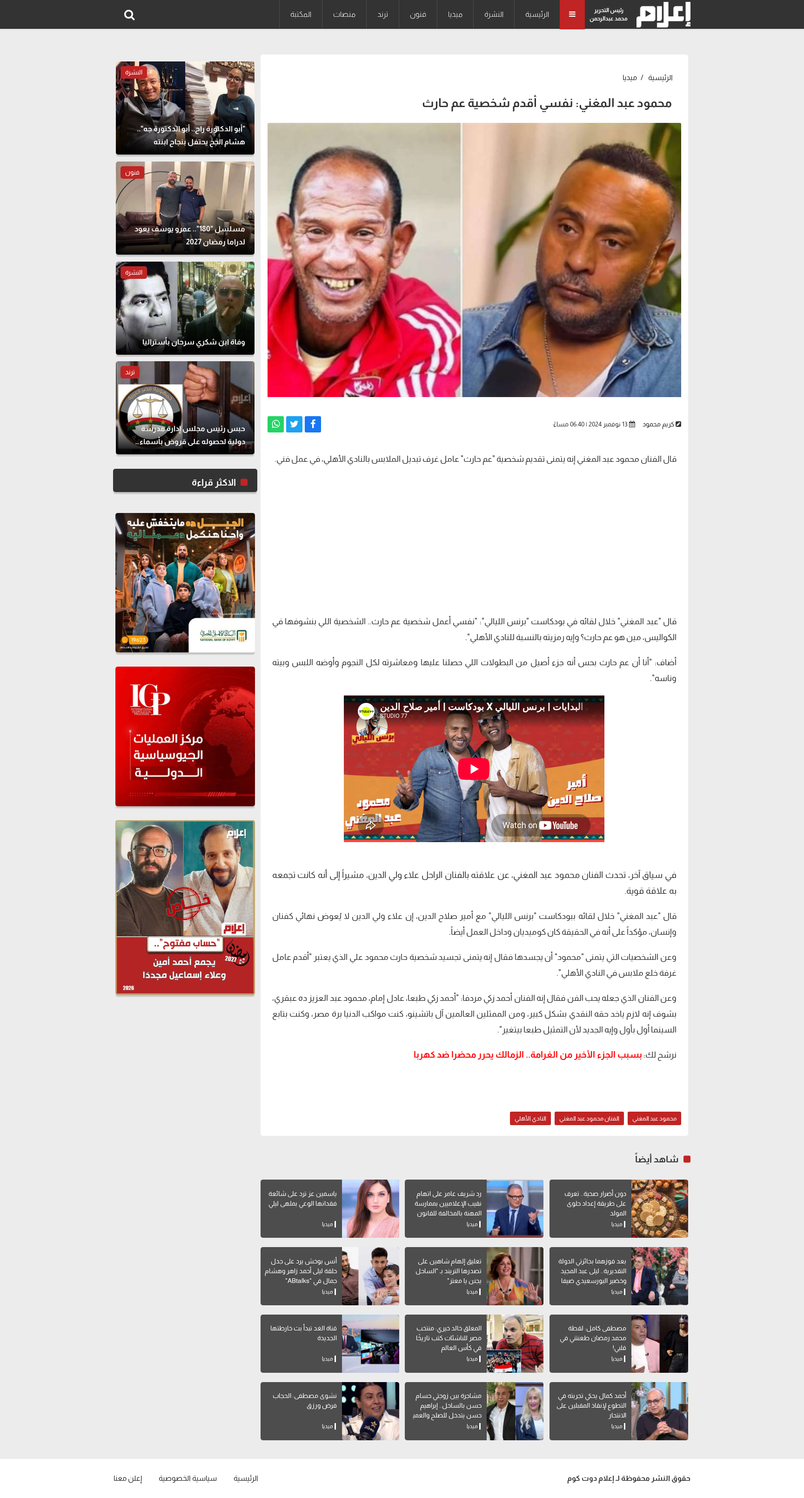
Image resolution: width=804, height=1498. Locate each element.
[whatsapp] (276, 424)
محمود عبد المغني (654, 1118)
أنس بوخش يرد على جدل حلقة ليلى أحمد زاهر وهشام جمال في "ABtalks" (301, 1270)
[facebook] (313, 424)
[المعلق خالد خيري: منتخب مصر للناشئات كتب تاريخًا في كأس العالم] (515, 1344)
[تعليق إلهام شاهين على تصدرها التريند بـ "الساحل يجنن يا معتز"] (515, 1276)
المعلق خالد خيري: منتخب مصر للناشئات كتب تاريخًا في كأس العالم (449, 1337)
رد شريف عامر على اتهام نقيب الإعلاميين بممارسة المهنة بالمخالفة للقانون (448, 1203)
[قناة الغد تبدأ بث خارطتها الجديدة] (370, 1344)
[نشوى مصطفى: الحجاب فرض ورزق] (370, 1411)
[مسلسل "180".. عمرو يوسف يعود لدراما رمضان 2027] (185, 208)
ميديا (455, 14)
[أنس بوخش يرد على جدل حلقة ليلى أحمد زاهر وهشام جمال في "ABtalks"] (370, 1276)
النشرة (493, 14)
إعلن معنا (128, 1478)
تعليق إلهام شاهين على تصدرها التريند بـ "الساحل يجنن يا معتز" (448, 1270)
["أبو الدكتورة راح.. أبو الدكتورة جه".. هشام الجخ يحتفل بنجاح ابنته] (185, 108)
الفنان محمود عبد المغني (589, 1118)
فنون (418, 14)
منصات (344, 14)
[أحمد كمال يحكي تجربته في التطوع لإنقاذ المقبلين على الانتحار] (659, 1411)
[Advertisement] (474, 539)
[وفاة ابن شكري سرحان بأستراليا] (185, 308)
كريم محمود (658, 424)
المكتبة (300, 14)
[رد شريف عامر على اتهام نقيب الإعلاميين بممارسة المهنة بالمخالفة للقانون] (515, 1209)
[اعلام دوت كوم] (661, 14)
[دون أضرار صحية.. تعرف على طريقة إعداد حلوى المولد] (659, 1209)
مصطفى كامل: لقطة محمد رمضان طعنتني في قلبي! (593, 1337)
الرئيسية (537, 14)
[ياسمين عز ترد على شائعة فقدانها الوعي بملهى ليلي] (370, 1209)
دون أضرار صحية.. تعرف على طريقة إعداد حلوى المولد (595, 1203)
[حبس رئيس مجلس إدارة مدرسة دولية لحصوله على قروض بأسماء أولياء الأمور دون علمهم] (185, 407)
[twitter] (294, 424)
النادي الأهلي (530, 1118)
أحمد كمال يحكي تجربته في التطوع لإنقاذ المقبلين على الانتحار (591, 1405)
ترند (382, 14)
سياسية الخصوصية (188, 1478)
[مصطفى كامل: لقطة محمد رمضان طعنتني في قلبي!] (659, 1344)
